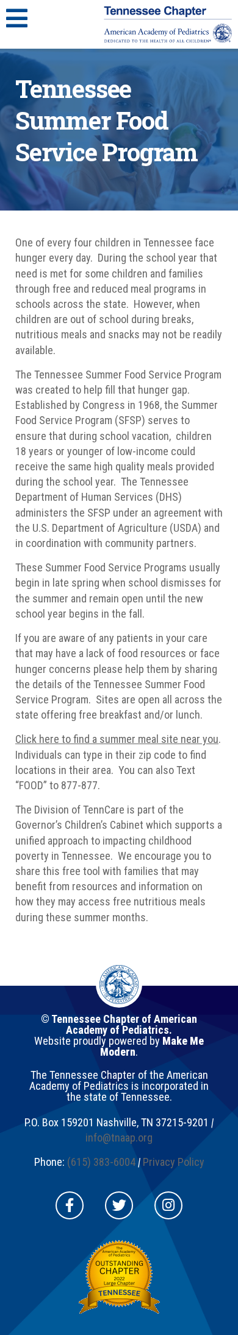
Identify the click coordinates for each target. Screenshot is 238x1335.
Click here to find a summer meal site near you (116, 739)
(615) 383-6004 (101, 1161)
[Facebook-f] (70, 1205)
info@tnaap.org (119, 1137)
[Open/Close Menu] (16, 18)
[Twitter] (119, 1205)
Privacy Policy (173, 1161)
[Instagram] (168, 1205)
